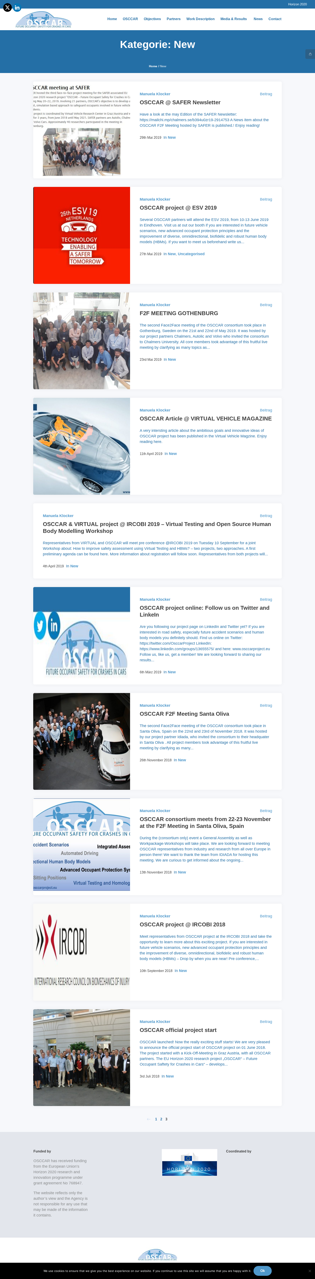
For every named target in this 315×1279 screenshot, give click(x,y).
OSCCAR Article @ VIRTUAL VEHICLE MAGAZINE (206, 418)
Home (153, 66)
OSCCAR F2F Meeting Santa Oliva (184, 714)
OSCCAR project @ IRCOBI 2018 (182, 924)
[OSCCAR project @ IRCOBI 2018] (81, 952)
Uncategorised (191, 254)
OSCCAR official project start (178, 1030)
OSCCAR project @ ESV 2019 (178, 207)
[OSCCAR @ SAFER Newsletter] (81, 130)
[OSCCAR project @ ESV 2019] (81, 235)
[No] (310, 1271)
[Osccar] (157, 1254)
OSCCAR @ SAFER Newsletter (180, 102)
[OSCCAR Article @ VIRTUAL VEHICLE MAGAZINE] (81, 446)
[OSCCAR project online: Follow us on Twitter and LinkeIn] (81, 635)
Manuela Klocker (155, 94)
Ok (262, 1271)
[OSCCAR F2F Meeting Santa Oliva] (81, 741)
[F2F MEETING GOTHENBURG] (81, 340)
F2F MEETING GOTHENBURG (179, 313)
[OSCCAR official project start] (81, 1057)
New (172, 137)
